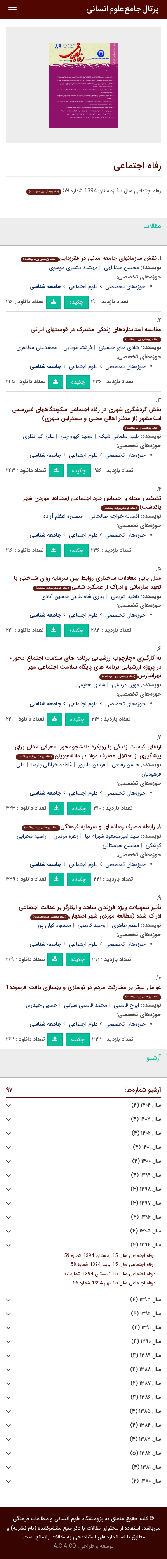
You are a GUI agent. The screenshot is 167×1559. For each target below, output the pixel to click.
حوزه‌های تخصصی (125, 286)
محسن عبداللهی (121, 267)
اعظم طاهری (125, 925)
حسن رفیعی (125, 764)
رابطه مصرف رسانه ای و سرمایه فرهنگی (89, 826)
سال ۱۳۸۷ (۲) (145, 1383)
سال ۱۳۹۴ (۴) (145, 1245)
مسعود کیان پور (54, 925)
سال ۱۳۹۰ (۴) (146, 1342)
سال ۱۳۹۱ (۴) (146, 1328)
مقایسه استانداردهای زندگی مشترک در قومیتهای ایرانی (96, 333)
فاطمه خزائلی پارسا (51, 764)
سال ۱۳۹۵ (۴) (145, 1231)
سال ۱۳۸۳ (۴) (145, 1439)
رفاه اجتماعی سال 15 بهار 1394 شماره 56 (113, 1283)
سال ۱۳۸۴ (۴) (145, 1425)
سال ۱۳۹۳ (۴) (145, 1300)
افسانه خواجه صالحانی (114, 516)
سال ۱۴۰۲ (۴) (146, 1133)
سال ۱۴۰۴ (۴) (146, 1105)
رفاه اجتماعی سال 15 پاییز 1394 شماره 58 (112, 1265)
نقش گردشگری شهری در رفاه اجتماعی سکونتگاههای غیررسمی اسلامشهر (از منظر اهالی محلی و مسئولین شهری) (86, 417)
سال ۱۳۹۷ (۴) (145, 1203)
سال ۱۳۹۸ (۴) (145, 1189)
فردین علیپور (91, 764)
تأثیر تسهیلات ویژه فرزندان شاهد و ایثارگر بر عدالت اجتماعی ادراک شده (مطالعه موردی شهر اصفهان (90, 912)
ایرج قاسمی (126, 1005)
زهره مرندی (65, 836)
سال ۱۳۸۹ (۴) (145, 1356)
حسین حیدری (41, 1005)
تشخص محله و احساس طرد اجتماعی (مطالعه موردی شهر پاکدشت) (92, 503)
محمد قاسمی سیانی (85, 1005)
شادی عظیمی (90, 685)
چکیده (77, 302)
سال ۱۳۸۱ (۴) (146, 1467)
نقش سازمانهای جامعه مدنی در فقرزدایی (90, 258)
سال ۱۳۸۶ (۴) (145, 1397)
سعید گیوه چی (77, 436)
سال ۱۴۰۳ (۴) (146, 1119)
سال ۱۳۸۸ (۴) (145, 1369)
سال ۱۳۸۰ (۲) (146, 1481)
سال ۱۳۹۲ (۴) (146, 1314)
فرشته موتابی (77, 347)
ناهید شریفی (125, 596)
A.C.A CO (65, 1546)
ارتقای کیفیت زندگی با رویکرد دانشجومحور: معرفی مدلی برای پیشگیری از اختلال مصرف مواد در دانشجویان (87, 751)
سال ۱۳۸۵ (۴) (145, 1411)
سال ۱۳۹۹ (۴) (146, 1175)
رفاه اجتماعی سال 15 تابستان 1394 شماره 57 (108, 1274)
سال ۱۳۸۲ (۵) (145, 1453)
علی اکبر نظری (38, 436)
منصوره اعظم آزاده (63, 516)
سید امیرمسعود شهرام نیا (112, 836)
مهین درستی (125, 685)
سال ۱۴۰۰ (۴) (146, 1161)
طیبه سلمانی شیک (119, 436)
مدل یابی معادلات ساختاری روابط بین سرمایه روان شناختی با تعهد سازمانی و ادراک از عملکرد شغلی (87, 583)
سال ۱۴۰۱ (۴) (147, 1147)
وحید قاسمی (91, 925)
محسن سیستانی (121, 845)
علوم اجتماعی (83, 286)
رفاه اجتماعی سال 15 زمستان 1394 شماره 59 (108, 1256)
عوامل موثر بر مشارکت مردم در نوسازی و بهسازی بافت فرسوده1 (83, 991)
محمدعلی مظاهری (36, 347)
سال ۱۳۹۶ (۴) (146, 1217)
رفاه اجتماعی (137, 166)
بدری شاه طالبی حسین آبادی (72, 596)
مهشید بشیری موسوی (73, 267)
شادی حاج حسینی (119, 347)
